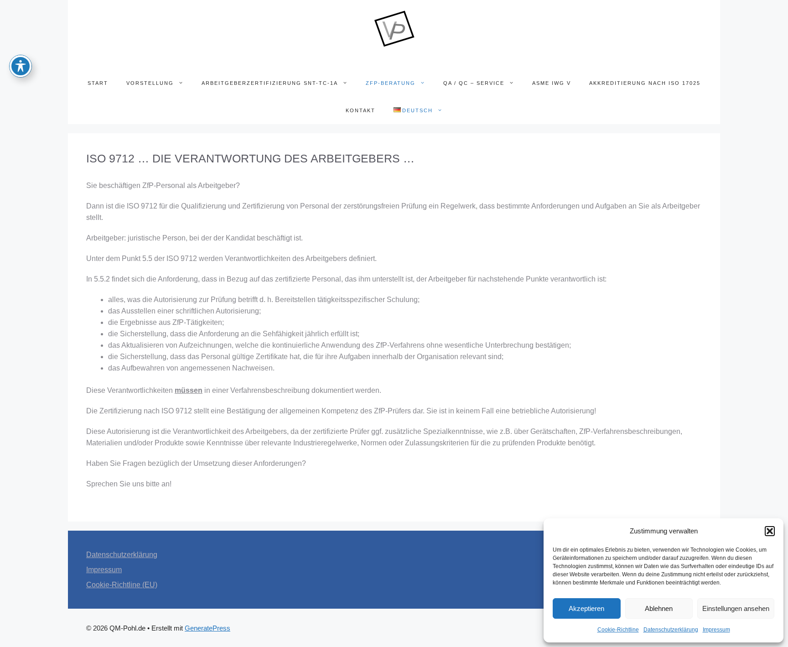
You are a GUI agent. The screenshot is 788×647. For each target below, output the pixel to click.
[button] (769, 531)
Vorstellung (150, 83)
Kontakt (360, 110)
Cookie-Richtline (618, 629)
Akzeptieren (586, 608)
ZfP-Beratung (390, 83)
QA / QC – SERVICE (473, 83)
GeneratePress (207, 628)
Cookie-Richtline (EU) (121, 585)
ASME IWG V (551, 83)
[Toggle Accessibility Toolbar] (20, 66)
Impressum (716, 629)
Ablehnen (659, 608)
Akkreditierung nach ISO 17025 (644, 83)
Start (98, 83)
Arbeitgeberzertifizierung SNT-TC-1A (270, 83)
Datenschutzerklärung (670, 629)
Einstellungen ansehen (735, 608)
